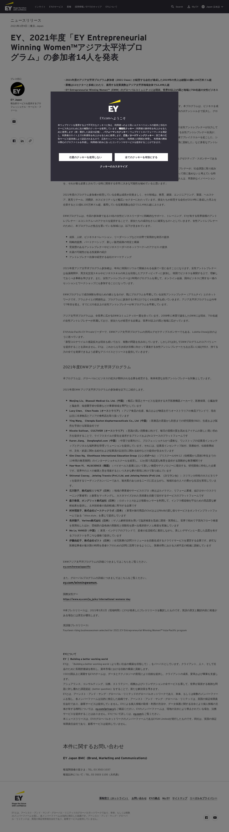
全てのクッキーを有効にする (141, 157)
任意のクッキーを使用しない (85, 157)
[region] (114, 136)
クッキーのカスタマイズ (113, 166)
